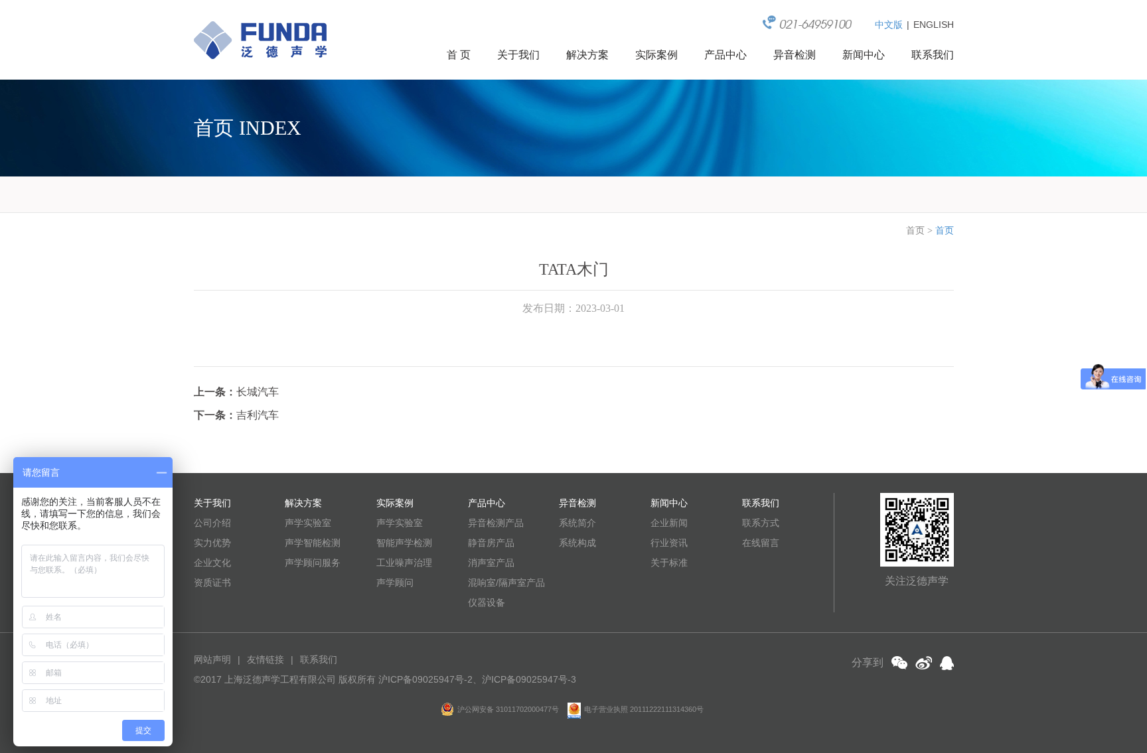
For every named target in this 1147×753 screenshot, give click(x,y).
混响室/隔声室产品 (506, 582)
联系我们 (932, 54)
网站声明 (212, 659)
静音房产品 (491, 542)
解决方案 (587, 54)
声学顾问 (395, 582)
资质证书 (212, 582)
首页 (915, 231)
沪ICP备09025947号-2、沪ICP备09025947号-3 (477, 679)
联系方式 (760, 522)
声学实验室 (308, 522)
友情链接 (265, 659)
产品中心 (725, 54)
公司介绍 (212, 522)
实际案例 (656, 54)
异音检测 (794, 54)
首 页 (459, 54)
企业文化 (212, 562)
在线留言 (760, 542)
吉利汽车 (257, 415)
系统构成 (577, 542)
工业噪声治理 (404, 562)
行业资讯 (669, 542)
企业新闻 (669, 522)
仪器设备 (486, 602)
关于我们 (518, 54)
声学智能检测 (313, 542)
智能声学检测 (404, 542)
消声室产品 (491, 562)
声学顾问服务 (313, 562)
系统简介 (577, 522)
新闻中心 (863, 54)
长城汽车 (257, 391)
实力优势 (212, 542)
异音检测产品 (496, 522)
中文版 (889, 24)
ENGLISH (933, 24)
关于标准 (669, 562)
